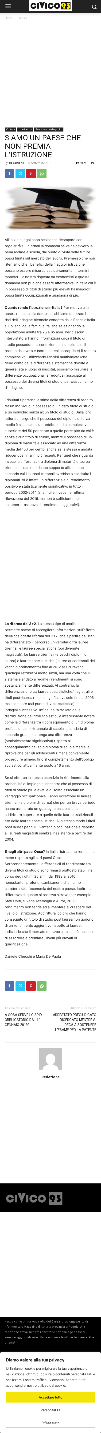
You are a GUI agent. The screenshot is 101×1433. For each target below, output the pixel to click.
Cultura (22, 18)
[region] (50, 1392)
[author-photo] (50, 1070)
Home (9, 18)
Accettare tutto (50, 1397)
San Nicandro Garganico (49, 129)
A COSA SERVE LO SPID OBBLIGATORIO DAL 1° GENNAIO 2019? (23, 1020)
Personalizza (50, 1410)
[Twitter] (20, 173)
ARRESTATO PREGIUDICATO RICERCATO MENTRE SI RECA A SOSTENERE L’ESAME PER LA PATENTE (74, 1022)
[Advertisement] (50, 74)
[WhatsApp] (42, 173)
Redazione (16, 163)
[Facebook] (9, 173)
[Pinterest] (31, 173)
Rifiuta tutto (50, 1423)
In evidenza (25, 129)
